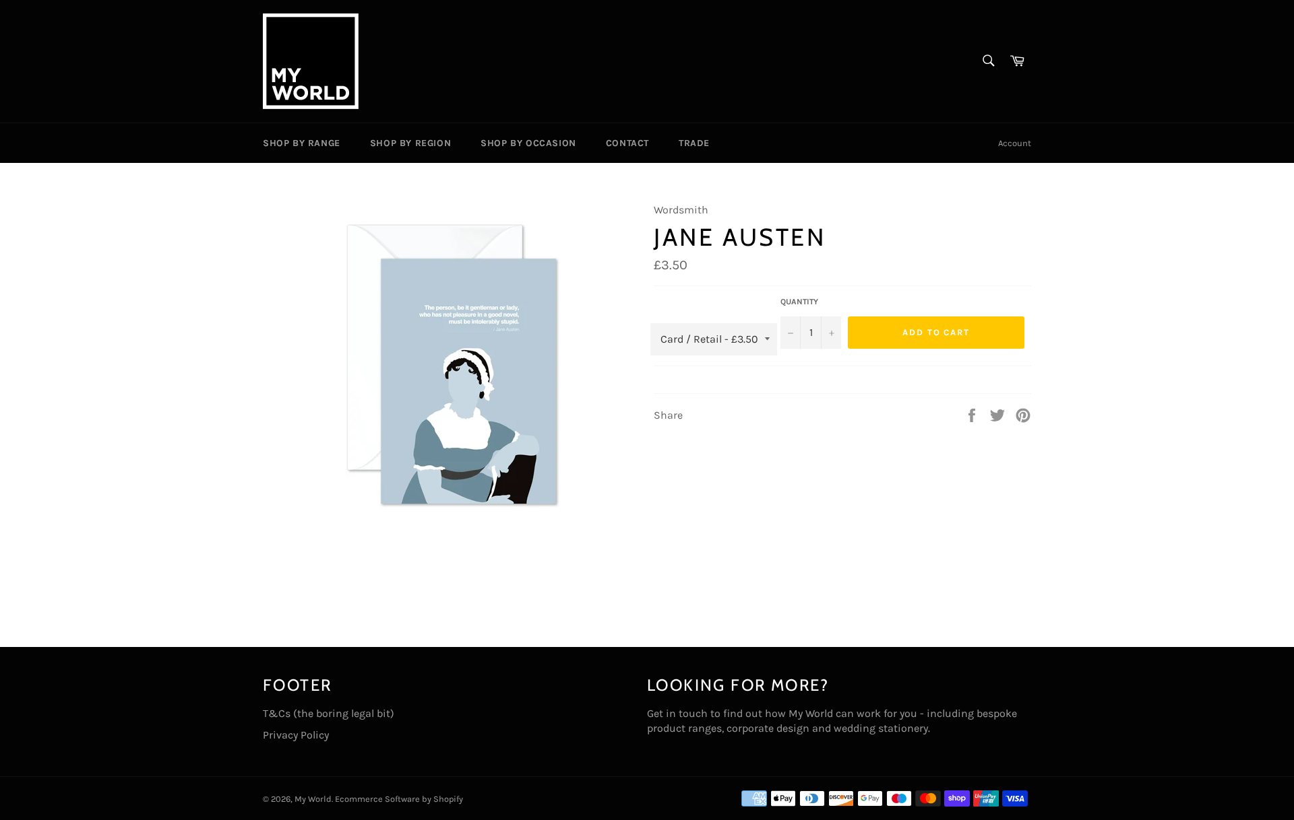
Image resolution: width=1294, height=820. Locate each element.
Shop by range (301, 143)
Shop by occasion (528, 143)
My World (313, 799)
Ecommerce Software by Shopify (399, 799)
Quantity (799, 301)
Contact (627, 143)
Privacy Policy (296, 734)
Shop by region (410, 143)
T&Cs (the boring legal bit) (328, 713)
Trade (694, 143)
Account (1014, 143)
